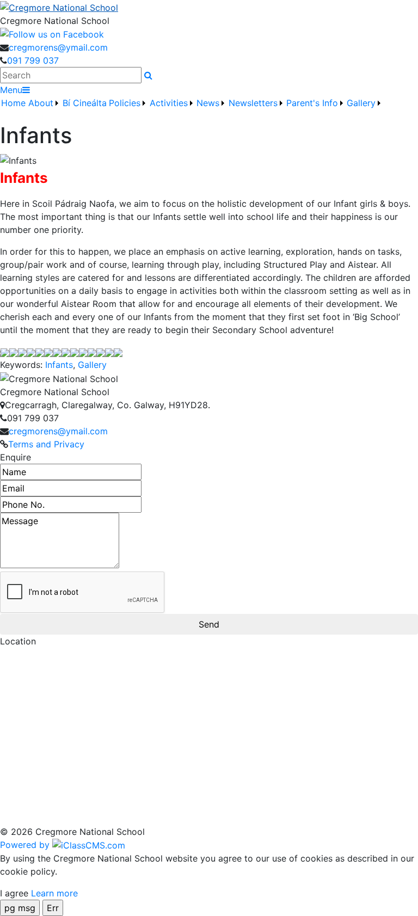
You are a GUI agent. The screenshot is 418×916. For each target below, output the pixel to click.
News (207, 102)
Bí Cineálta (85, 102)
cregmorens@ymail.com (58, 47)
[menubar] (191, 109)
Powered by (26, 844)
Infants (59, 364)
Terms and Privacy (46, 444)
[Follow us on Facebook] (52, 33)
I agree (14, 893)
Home (13, 102)
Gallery (92, 364)
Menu (11, 89)
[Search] (148, 75)
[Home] (209, 7)
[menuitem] (13, 109)
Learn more (54, 893)
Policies (124, 102)
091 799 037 (33, 60)
